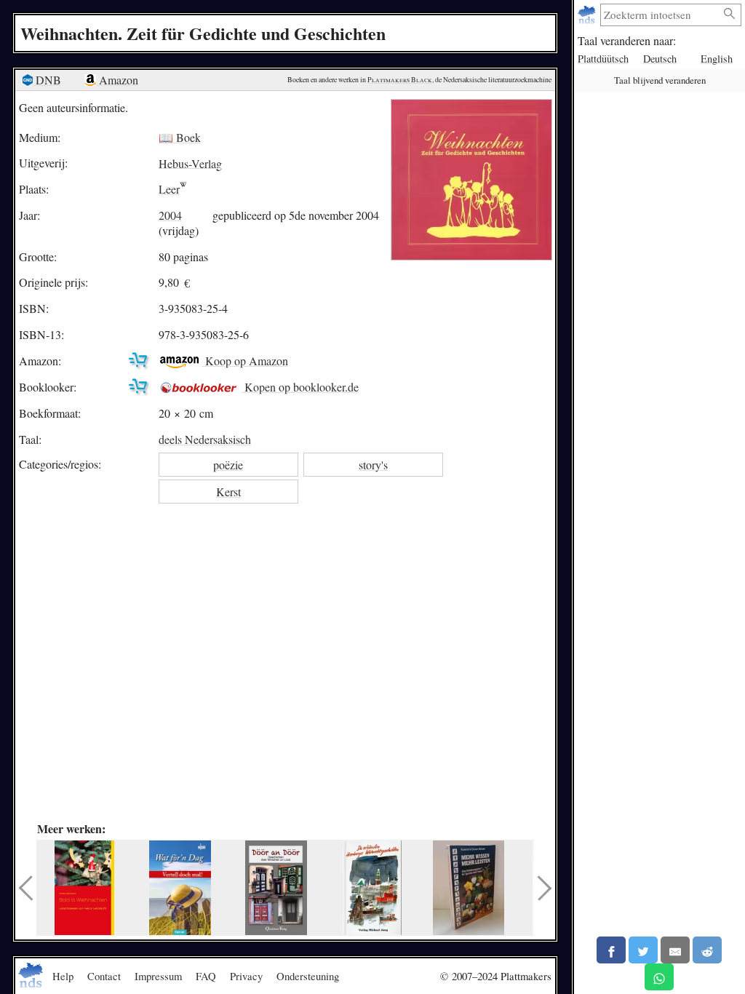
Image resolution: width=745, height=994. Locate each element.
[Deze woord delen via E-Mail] (675, 950)
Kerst (228, 491)
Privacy (246, 976)
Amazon (117, 79)
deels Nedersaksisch (205, 439)
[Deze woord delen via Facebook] (611, 950)
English (717, 58)
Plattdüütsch (603, 58)
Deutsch (660, 58)
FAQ (206, 976)
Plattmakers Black (399, 79)
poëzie (228, 464)
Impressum (158, 976)
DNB (47, 79)
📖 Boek (180, 137)
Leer (169, 188)
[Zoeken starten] (729, 14)
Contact (104, 976)
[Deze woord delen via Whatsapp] (659, 976)
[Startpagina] (588, 15)
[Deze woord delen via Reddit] (707, 950)
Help (62, 976)
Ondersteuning (307, 976)
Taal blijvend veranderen (660, 80)
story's (373, 464)
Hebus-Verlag (190, 162)
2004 (170, 215)
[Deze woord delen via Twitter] (643, 950)
